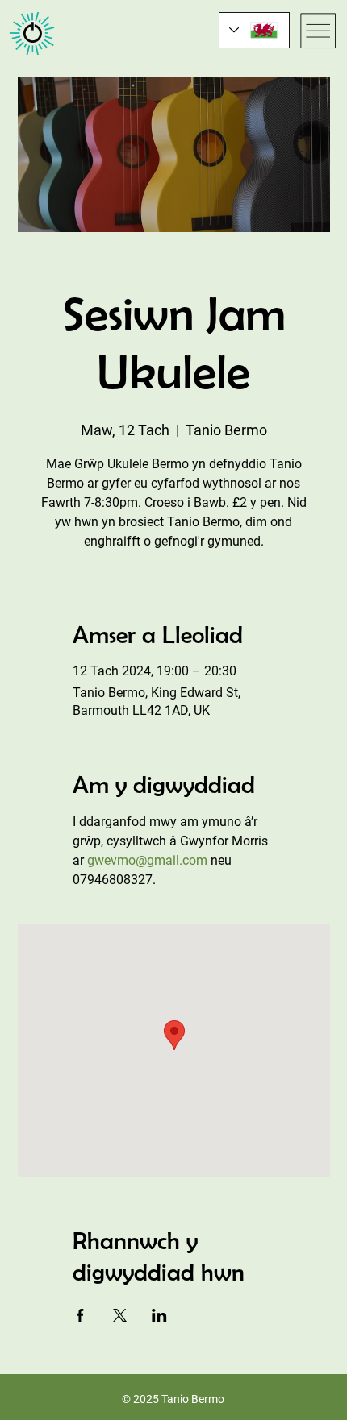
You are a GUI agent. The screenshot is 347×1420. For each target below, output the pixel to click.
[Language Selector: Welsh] (254, 30)
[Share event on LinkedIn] (159, 1315)
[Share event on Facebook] (80, 1315)
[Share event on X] (120, 1315)
